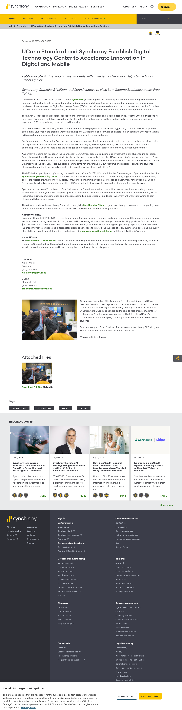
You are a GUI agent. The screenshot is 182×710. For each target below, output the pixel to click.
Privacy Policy (28, 707)
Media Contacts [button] (93, 18)
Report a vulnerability (125, 680)
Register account (65, 571)
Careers (10, 535)
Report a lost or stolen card (70, 591)
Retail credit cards (66, 575)
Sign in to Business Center (127, 607)
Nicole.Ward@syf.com (34, 272)
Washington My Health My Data (130, 655)
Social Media (48, 18)
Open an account (123, 567)
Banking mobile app (124, 531)
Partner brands (64, 615)
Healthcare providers (67, 655)
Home (60, 647)
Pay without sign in (66, 567)
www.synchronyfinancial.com (95, 231)
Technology (44, 408)
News (12, 18)
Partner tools (121, 623)
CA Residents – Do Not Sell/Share (130, 659)
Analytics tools (122, 627)
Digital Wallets (122, 547)
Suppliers (31, 531)
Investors (11, 539)
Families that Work (93, 205)
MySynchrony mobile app (127, 535)
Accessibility (121, 647)
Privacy (119, 651)
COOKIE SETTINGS (126, 696)
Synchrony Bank (65, 531)
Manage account (65, 563)
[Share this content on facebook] (20, 495)
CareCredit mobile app (68, 651)
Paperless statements (68, 579)
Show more (166, 505)
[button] (178, 358)
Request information (125, 635)
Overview (120, 611)
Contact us (121, 523)
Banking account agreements (129, 668)
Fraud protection (123, 676)
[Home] (17, 6)
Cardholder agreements (126, 664)
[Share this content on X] (14, 495)
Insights (28, 18)
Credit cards (63, 527)
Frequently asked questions (128, 539)
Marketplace (63, 607)
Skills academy (33, 539)
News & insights (14, 531)
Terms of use (121, 672)
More (43, 495)
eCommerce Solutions (126, 631)
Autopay (61, 595)
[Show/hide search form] (152, 7)
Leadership (32, 527)
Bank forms (121, 579)
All (10, 26)
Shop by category (66, 623)
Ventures (31, 535)
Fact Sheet (70, 18)
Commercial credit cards (127, 619)
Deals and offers (65, 611)
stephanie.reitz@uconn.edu (37, 288)
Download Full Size (37, 387)
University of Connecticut (40, 240)
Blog (117, 543)
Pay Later (62, 539)
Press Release (19, 408)
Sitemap (30, 543)
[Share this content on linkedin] (26, 495)
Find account (121, 527)
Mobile (65, 408)
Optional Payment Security (70, 587)
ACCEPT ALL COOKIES (150, 696)
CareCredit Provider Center (70, 551)
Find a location (64, 619)
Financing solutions (124, 615)
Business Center (65, 547)
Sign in (118, 563)
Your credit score (65, 583)
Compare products (124, 571)
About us (11, 527)
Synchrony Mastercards (68, 535)
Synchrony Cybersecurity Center (40, 176)
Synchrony (78, 99)
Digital (84, 408)
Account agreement (125, 587)
